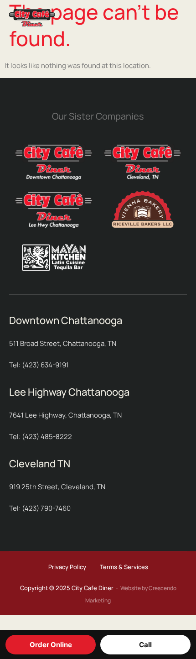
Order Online (51, 644)
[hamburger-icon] (180, 18)
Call (145, 644)
